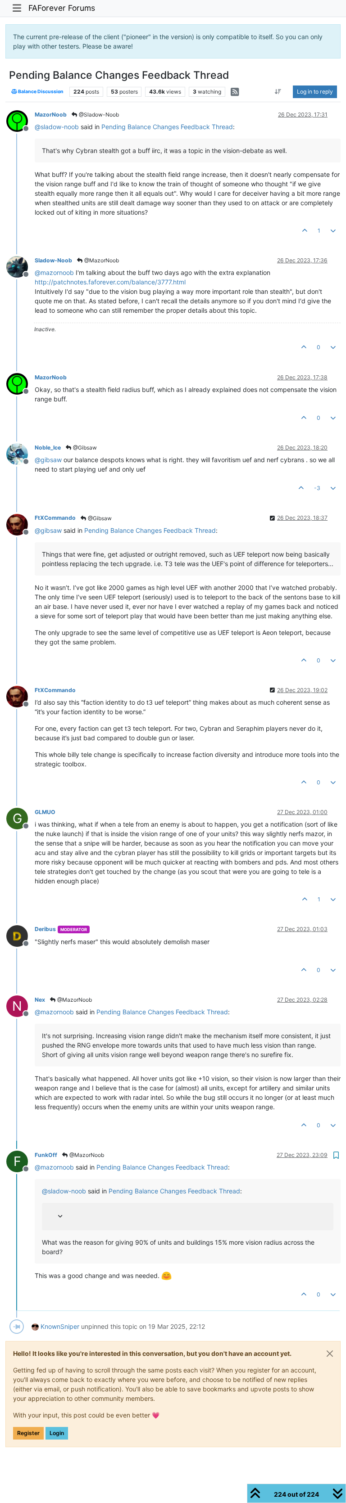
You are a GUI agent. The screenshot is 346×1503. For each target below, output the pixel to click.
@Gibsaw (84, 447)
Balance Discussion (40, 91)
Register (28, 1433)
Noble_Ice (48, 447)
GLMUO (45, 812)
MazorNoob (51, 114)
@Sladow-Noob (98, 114)
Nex (40, 999)
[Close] (329, 1353)
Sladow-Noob (53, 260)
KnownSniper (60, 1326)
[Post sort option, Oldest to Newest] (278, 92)
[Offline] (20, 120)
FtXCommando (55, 517)
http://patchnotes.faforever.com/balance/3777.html (110, 282)
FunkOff (46, 1155)
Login (57, 1433)
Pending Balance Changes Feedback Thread (167, 126)
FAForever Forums (61, 8)
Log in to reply (315, 91)
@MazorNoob (101, 260)
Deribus (45, 929)
